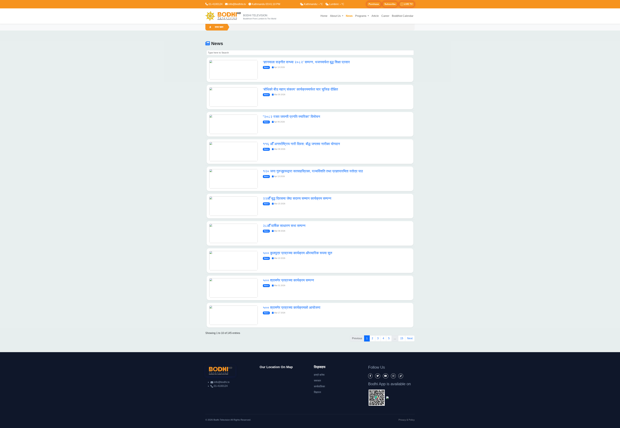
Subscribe (390, 4)
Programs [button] (361, 16)
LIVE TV (408, 4)
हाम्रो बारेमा (319, 374)
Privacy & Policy (406, 419)
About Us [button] (335, 16)
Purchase (374, 4)
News (349, 16)
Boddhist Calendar (402, 16)
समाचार (317, 380)
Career (385, 16)
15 (401, 338)
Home (323, 16)
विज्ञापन (317, 392)
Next (410, 338)
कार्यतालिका (319, 386)
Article (375, 16)
